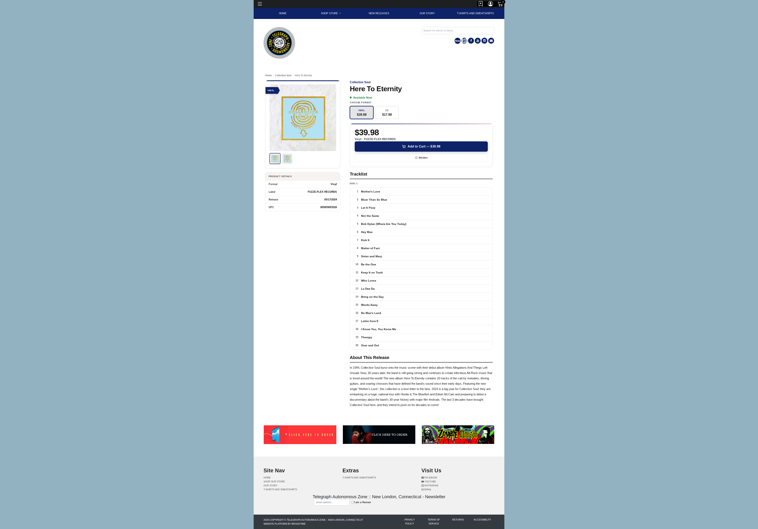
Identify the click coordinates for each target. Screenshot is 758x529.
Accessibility (482, 519)
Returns (458, 519)
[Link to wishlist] (481, 4)
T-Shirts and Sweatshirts (475, 13)
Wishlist (423, 157)
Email (428, 489)
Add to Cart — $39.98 (424, 146)
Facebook (430, 477)
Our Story (427, 13)
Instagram (431, 485)
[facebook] (471, 40)
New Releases (379, 13)
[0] (500, 5)
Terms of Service (434, 521)
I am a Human (362, 502)
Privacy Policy (409, 521)
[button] (331, 13)
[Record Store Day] (464, 40)
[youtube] (477, 40)
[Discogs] (457, 40)
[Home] (279, 42)
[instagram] (484, 40)
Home (268, 75)
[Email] (491, 40)
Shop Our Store (274, 481)
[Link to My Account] (490, 4)
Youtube (430, 481)
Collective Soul (283, 75)
